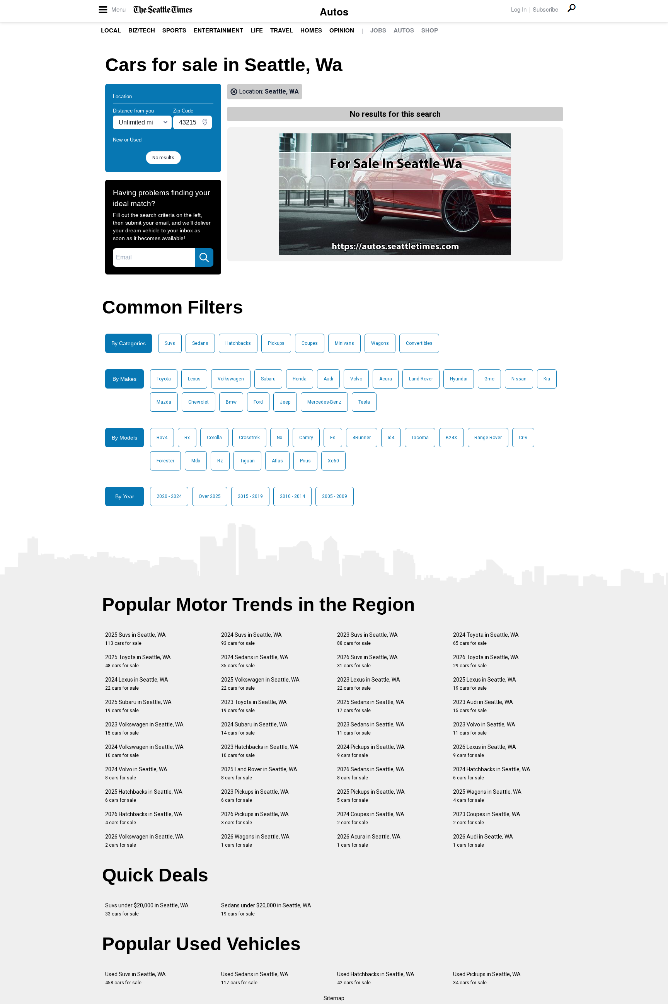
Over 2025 (210, 496)
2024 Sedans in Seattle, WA (254, 661)
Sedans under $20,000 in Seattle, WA (266, 909)
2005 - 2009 (334, 496)
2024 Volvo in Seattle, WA (136, 773)
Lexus (194, 379)
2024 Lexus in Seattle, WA (136, 684)
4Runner (362, 437)
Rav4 (162, 437)
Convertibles (419, 343)
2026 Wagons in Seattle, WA (255, 841)
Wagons (380, 343)
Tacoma (420, 437)
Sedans (200, 343)
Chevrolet (198, 402)
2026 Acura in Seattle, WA (368, 841)
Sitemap (334, 998)
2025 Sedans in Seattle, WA (370, 706)
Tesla (364, 402)
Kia (547, 379)
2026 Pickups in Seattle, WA (255, 818)
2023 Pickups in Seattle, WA (255, 796)
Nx (279, 437)
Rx (187, 437)
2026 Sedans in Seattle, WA (370, 773)
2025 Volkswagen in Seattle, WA (260, 684)
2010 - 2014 (292, 496)
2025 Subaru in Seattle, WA (138, 706)
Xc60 (333, 461)
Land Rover (421, 379)
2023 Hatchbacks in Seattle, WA (259, 751)
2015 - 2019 (250, 496)
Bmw (231, 402)
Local (111, 30)
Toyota (164, 379)
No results (163, 157)
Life (256, 30)
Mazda (164, 402)
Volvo (356, 379)
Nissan (519, 379)
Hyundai (458, 379)
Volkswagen (231, 379)
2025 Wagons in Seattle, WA (487, 796)
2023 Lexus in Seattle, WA (368, 684)
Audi (328, 379)
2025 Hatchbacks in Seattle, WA (143, 796)
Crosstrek (249, 437)
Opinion (341, 30)
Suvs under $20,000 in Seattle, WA (147, 909)
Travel (281, 30)
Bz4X (451, 437)
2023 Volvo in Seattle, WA (484, 728)
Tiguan (247, 461)
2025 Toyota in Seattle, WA (138, 661)
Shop (429, 30)
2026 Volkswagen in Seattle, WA (144, 841)
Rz (220, 461)
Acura (385, 379)
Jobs (378, 30)
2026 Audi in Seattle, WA (483, 841)
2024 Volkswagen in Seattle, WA (144, 751)
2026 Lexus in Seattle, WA (484, 751)
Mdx (195, 461)
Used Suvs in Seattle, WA (135, 978)
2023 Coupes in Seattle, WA (486, 818)
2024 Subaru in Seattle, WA (254, 728)
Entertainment (218, 30)
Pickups (276, 343)
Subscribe (545, 9)
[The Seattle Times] (163, 9)
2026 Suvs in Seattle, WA (367, 661)
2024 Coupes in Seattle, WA (370, 818)
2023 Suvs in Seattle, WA (367, 639)
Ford (258, 402)
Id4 (391, 437)
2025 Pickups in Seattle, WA (371, 796)
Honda (300, 379)
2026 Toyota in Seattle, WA (486, 661)
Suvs (170, 343)
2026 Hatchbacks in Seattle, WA (143, 818)
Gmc (489, 379)
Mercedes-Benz (324, 402)
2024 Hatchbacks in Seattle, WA (491, 773)
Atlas (277, 461)
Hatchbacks (238, 343)
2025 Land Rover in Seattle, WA (259, 773)
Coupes (310, 343)
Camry (306, 437)
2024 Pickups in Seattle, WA (371, 751)
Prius (305, 461)
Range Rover (488, 437)
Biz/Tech (141, 30)
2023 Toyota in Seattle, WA (254, 706)
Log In (519, 9)
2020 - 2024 (169, 496)
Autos (334, 11)
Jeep (285, 402)
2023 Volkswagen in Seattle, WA (144, 728)
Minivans (344, 343)
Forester (165, 461)
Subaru (268, 379)
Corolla (214, 437)
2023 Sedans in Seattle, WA (370, 728)
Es (333, 437)
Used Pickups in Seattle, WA (487, 978)
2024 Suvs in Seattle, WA (251, 639)
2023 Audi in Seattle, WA (483, 706)
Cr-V (523, 437)
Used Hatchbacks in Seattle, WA (375, 978)
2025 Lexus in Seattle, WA (484, 684)
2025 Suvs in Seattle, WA (135, 639)
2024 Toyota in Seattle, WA (486, 639)
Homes (311, 30)
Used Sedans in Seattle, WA (254, 978)
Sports (174, 30)
